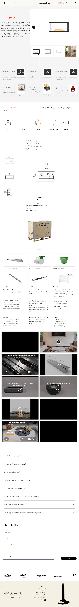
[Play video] (59, 342)
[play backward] (3, 575)
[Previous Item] (33, 27)
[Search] (67, 3)
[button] (64, 3)
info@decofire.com (41, 591)
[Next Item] (74, 174)
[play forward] (75, 575)
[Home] (75, 3)
